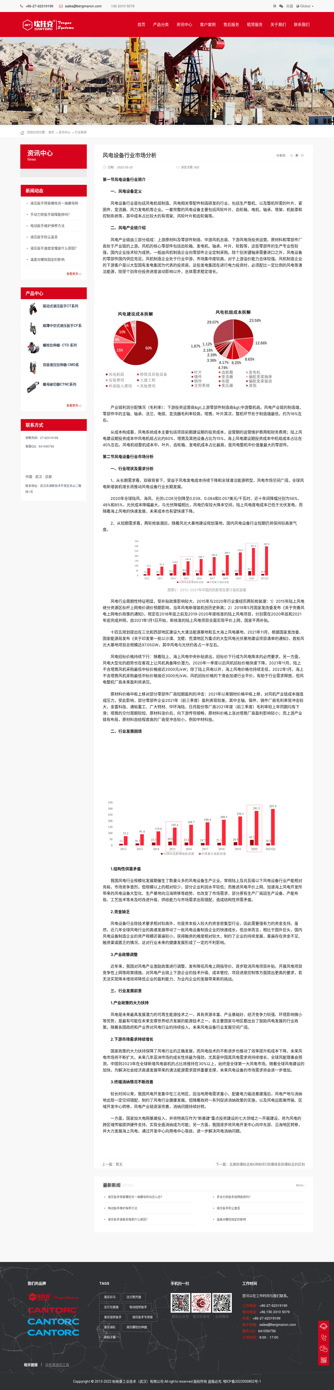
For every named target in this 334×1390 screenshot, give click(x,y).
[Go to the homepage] (47, 25)
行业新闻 (81, 132)
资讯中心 (184, 24)
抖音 (289, 5)
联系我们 (302, 24)
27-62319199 (323, 1337)
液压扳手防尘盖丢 (44, 237)
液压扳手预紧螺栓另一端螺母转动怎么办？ (57, 203)
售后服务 (231, 24)
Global (305, 5)
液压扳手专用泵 (142, 1317)
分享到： (282, 155)
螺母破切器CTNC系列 (59, 384)
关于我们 (278, 24)
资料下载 (110, 1337)
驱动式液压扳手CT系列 (60, 305)
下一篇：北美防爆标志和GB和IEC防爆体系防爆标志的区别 (260, 1164)
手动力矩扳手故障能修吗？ (50, 214)
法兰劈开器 (133, 1297)
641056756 (267, 1330)
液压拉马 (110, 1297)
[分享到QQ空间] (291, 155)
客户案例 (208, 24)
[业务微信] (274, 6)
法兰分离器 (111, 1307)
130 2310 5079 (122, 5)
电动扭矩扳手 (138, 1307)
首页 (141, 24)
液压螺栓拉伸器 (136, 1327)
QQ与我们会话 (323, 1326)
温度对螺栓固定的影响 (47, 259)
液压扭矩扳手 (113, 1317)
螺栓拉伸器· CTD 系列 (60, 344)
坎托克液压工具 (57, 1364)
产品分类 (161, 24)
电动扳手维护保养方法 (47, 226)
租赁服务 (255, 24)
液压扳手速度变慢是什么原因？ (54, 248)
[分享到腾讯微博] (297, 155)
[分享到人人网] (302, 155)
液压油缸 (110, 1327)
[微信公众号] (281, 6)
